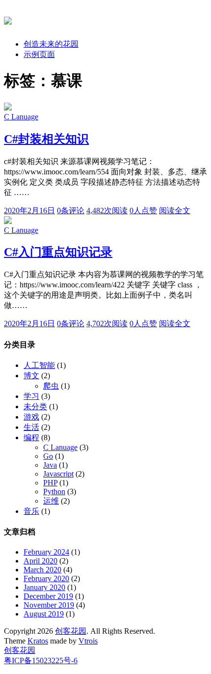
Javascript (58, 474)
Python (54, 491)
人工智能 (39, 365)
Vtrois (88, 641)
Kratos (37, 641)
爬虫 (51, 386)
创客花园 (70, 631)
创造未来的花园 (51, 44)
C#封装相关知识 (46, 139)
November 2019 (49, 605)
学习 (31, 396)
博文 (31, 375)
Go (48, 456)
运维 (51, 501)
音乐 (31, 511)
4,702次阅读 (107, 323)
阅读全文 (174, 210)
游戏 (31, 417)
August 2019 (44, 614)
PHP (50, 482)
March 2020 (42, 569)
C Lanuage (21, 116)
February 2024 (46, 552)
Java (50, 465)
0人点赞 (143, 210)
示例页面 (39, 54)
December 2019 (48, 596)
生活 (31, 427)
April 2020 (40, 561)
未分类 (35, 406)
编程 (31, 437)
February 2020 (46, 578)
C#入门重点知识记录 (58, 252)
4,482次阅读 (107, 210)
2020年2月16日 (29, 210)
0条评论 (70, 210)
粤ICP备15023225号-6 (41, 660)
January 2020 (44, 587)
